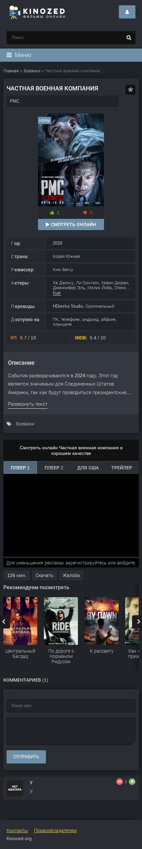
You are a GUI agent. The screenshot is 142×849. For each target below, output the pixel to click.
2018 (57, 243)
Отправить (26, 756)
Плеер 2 (54, 467)
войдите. (126, 562)
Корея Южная (66, 256)
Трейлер (121, 467)
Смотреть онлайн (73, 224)
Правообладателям (55, 830)
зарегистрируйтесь (86, 562)
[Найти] (128, 37)
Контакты (17, 830)
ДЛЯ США (88, 467)
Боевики (25, 423)
